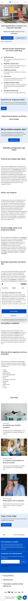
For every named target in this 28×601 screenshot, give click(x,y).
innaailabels (24, 237)
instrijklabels (13, 279)
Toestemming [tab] (5, 288)
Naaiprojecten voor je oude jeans (13, 501)
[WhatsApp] (20, 598)
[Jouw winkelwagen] (25, 2)
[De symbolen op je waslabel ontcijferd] (14, 412)
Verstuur (23, 561)
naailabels (16, 332)
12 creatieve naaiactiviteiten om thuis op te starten (13, 462)
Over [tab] (23, 288)
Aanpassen (13, 315)
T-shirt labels (4, 251)
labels (24, 364)
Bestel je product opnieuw (6, 41)
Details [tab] (14, 288)
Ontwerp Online (21, 38)
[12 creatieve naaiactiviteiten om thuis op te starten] (14, 447)
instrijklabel (4, 243)
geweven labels (17, 169)
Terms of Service (4, 566)
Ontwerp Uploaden (7, 38)
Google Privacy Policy (20, 565)
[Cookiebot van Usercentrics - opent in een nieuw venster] (20, 284)
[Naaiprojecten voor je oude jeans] (14, 485)
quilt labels (10, 251)
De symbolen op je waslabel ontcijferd (12, 426)
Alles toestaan (14, 311)
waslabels (15, 251)
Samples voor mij (14, 140)
